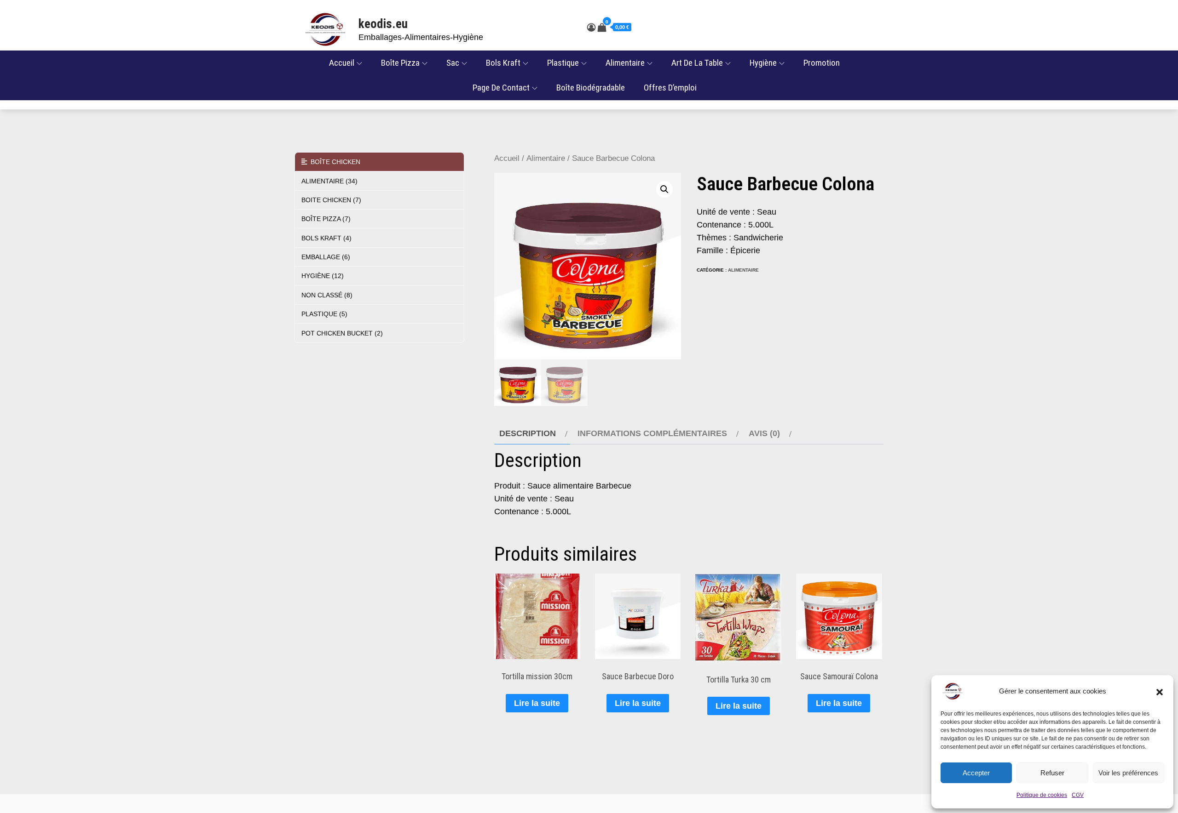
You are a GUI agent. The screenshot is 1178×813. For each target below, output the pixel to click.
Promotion (821, 62)
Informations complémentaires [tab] (652, 433)
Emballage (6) (325, 257)
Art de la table (697, 62)
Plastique (563, 62)
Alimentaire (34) (329, 181)
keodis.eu (383, 24)
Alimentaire (625, 62)
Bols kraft (503, 62)
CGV (1078, 795)
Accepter (976, 773)
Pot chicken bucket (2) (342, 333)
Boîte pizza (400, 62)
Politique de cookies (1041, 795)
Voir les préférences (1128, 773)
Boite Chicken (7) (331, 200)
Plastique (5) (324, 314)
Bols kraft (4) (326, 238)
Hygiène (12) (322, 275)
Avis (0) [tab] (764, 433)
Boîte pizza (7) (326, 218)
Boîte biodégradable (590, 87)
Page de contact (501, 87)
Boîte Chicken (333, 161)
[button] (1159, 691)
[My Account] (591, 27)
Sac (452, 62)
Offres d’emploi (670, 87)
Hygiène (763, 62)
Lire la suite (537, 703)
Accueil (341, 62)
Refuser (1052, 773)
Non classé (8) (326, 295)
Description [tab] (527, 433)
